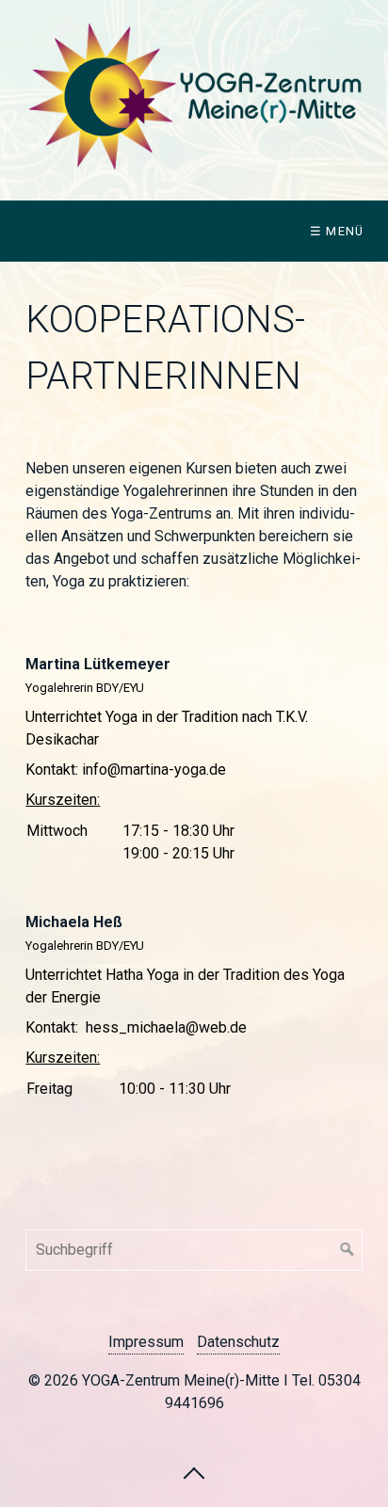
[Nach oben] (194, 1472)
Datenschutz (238, 1342)
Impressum (146, 1342)
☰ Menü (337, 231)
